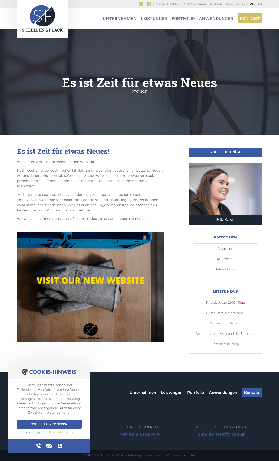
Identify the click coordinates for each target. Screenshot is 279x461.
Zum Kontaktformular (221, 434)
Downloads (235, 4)
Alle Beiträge (227, 152)
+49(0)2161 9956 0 (167, 4)
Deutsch (252, 4)
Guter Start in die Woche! (225, 313)
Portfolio (183, 18)
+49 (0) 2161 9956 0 (139, 434)
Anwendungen (216, 18)
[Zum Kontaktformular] (59, 445)
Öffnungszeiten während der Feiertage (225, 333)
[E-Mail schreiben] (49, 445)
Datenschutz (125, 455)
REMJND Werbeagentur (179, 455)
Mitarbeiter (225, 259)
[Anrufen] (38, 445)
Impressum (144, 455)
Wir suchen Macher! (225, 323)
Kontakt (250, 18)
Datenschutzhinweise (59, 432)
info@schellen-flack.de (202, 4)
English (260, 4)
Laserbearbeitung (225, 344)
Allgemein (225, 248)
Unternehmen (120, 18)
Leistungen (154, 18)
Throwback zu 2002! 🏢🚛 (225, 302)
